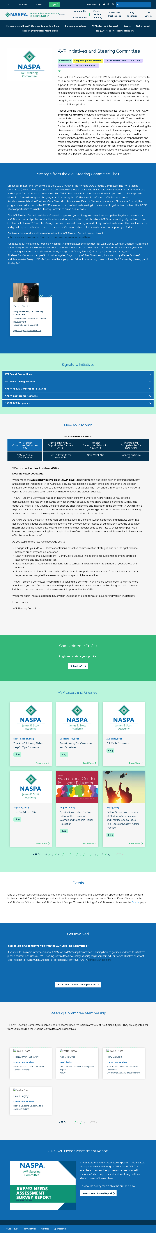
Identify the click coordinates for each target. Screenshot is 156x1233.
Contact (45, 1229)
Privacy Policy (11, 1229)
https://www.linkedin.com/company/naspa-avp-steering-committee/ (50, 237)
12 (73, 854)
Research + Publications (114, 14)
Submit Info (76, 666)
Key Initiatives (132, 14)
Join (9, 4)
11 (66, 854)
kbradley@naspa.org (99, 959)
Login (53, 5)
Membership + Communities (80, 14)
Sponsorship (60, 1229)
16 (102, 854)
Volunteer (22, 4)
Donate (38, 4)
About (62, 14)
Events (136, 902)
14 (88, 854)
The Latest (148, 14)
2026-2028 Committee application (77, 984)
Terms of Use (30, 1229)
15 (95, 854)
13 (80, 854)
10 (59, 854)
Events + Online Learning (97, 14)
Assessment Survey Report (97, 1193)
